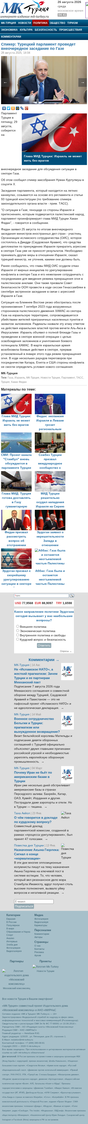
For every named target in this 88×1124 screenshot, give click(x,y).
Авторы (38, 937)
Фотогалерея (13, 948)
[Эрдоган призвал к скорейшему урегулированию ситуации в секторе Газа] (18, 550)
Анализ (10, 938)
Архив (37, 955)
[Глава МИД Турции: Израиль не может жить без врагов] (18, 395)
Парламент (68, 377)
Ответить (44, 645)
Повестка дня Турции (29, 845)
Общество (57, 22)
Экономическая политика (37, 631)
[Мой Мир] (17, 108)
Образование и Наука (18, 931)
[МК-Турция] (26, 9)
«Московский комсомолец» (18, 1010)
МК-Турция (8, 22)
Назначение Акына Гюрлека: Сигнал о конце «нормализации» (36, 854)
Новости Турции (50, 377)
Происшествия (70, 29)
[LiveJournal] (22, 108)
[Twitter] (8, 108)
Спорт (9, 935)
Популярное (13, 925)
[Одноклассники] (13, 108)
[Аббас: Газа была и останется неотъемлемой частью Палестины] (51, 550)
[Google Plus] (26, 108)
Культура (26, 29)
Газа (10, 377)
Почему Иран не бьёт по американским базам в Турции (33, 777)
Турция (5, 381)
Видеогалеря (41, 922)
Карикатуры (40, 925)
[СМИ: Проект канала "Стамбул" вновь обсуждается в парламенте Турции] (18, 434)
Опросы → (66, 651)
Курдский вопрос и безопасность (43, 639)
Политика (40, 22)
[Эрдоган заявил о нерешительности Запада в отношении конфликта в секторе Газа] (51, 511)
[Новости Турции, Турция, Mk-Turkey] (45, 966)
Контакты (39, 949)
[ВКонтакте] (4, 108)
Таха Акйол (22, 813)
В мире (10, 928)
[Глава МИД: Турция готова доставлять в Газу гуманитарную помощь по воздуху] (18, 473)
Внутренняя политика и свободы (43, 635)
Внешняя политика (33, 626)
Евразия (10, 919)
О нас (37, 945)
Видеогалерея (14, 951)
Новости (24, 22)
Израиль (20, 377)
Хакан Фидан (19, 381)
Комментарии (11, 36)
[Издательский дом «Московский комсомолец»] (16, 975)
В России (11, 922)
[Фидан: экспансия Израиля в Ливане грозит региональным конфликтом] (51, 395)
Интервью (11, 941)
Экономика (9, 29)
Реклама (39, 952)
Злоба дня (12, 944)
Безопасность (46, 29)
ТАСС (79, 377)
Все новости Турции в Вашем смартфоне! (27, 998)
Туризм (72, 22)
